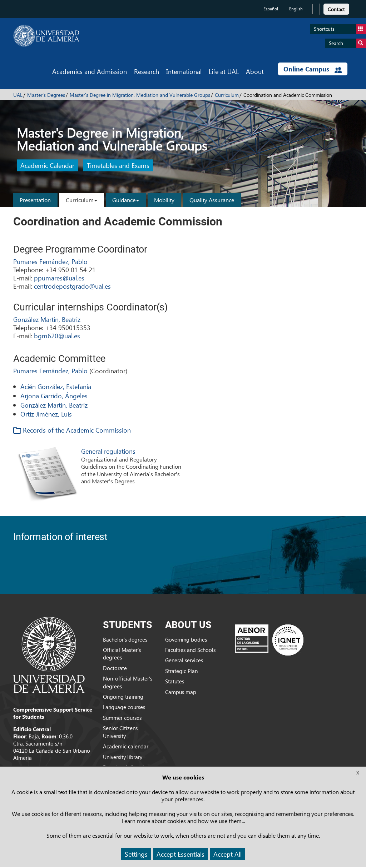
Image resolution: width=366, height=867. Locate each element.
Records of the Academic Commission (76, 429)
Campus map (180, 692)
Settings (136, 853)
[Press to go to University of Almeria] (49, 654)
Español (270, 8)
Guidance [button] (123, 200)
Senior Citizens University (120, 731)
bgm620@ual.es (57, 335)
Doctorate (115, 668)
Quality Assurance (211, 200)
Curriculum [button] (80, 200)
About (255, 71)
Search (336, 43)
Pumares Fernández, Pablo (50, 261)
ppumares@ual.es (59, 277)
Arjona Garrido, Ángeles (54, 395)
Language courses (124, 707)
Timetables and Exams (118, 165)
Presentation (35, 200)
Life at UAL (224, 71)
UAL (18, 94)
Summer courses (122, 717)
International (184, 71)
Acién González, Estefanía (55, 386)
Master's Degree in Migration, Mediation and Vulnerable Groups (140, 94)
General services (184, 660)
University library (122, 757)
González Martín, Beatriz (46, 319)
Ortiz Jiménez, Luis (46, 413)
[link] (336, 8)
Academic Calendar (47, 165)
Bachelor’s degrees (125, 639)
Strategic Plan (181, 670)
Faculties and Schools (190, 649)
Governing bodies (186, 639)
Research (146, 71)
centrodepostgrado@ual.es (72, 285)
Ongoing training (123, 696)
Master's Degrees (46, 94)
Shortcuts (324, 28)
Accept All (227, 853)
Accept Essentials (180, 853)
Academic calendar (125, 746)
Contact (336, 9)
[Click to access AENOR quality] (269, 639)
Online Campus (307, 69)
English (296, 8)
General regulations (108, 451)
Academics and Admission (89, 71)
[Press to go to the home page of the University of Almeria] (46, 35)
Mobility (164, 200)
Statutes (174, 681)
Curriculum (227, 94)
